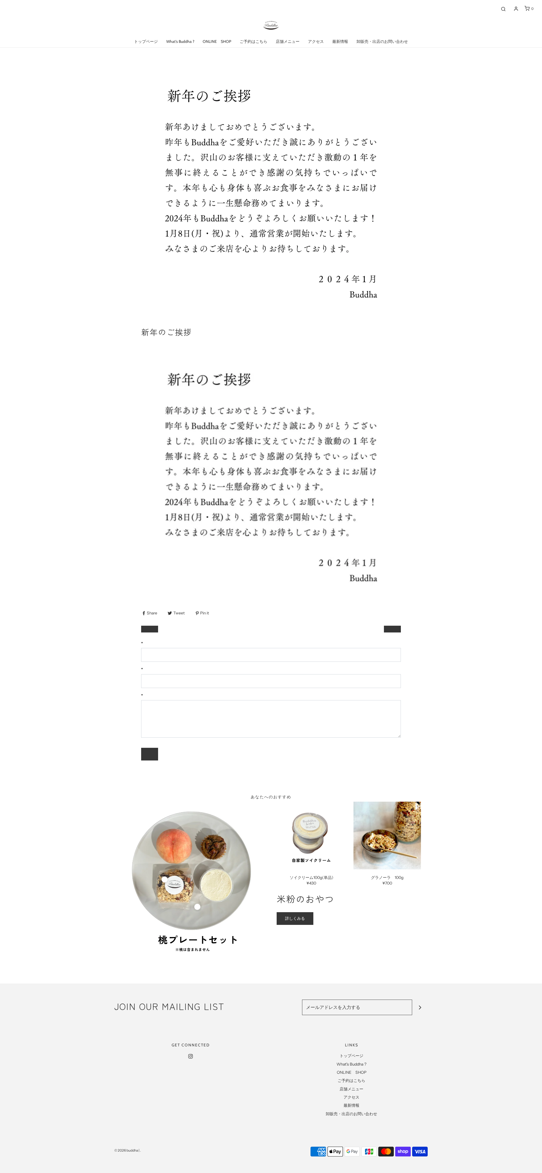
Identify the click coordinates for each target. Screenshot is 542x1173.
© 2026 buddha (126, 1150)
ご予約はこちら (253, 41)
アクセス (316, 41)
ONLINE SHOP (217, 41)
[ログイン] (516, 8)
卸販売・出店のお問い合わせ (382, 41)
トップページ (146, 41)
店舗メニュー (288, 41)
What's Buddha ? (180, 41)
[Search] (503, 9)
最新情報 (340, 41)
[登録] (420, 1007)
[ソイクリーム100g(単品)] (312, 835)
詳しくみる (295, 918)
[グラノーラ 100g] (387, 835)
